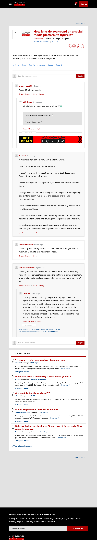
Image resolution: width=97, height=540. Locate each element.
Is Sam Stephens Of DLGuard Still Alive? (36, 409)
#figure (16, 65)
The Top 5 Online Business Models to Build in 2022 (39, 329)
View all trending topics (21, 446)
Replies (19, 371)
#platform (41, 65)
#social (50, 65)
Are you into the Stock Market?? (32, 392)
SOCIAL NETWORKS (42, 42)
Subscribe (55, 42)
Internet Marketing (38, 379)
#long (24, 65)
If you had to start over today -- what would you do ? (43, 376)
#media (32, 65)
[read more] (65, 368)
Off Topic (35, 363)
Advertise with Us (80, 23)
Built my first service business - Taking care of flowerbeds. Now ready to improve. (48, 427)
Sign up (84, 4)
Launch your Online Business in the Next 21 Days (38, 332)
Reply (80, 76)
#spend (59, 65)
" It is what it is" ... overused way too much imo (40, 359)
